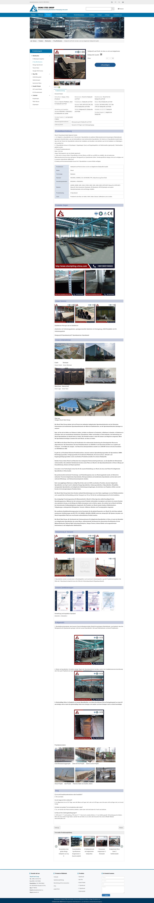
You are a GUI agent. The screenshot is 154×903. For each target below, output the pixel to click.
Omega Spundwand (38, 64)
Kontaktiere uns (96, 899)
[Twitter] (119, 2)
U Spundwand (82, 885)
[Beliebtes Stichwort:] (112, 8)
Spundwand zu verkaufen (59, 899)
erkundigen (105, 65)
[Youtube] (123, 2)
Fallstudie (56, 877)
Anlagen (91, 899)
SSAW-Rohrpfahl (37, 77)
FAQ (55, 886)
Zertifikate (86, 899)
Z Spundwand (82, 888)
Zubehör (35, 95)
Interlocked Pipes (37, 83)
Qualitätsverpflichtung (59, 880)
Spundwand (81, 876)
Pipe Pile (35, 74)
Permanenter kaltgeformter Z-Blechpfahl (102, 851)
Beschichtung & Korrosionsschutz (61, 883)
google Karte (57, 889)
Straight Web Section (38, 70)
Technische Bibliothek (79, 899)
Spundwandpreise (98, 901)
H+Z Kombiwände (37, 92)
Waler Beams (36, 101)
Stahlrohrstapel (36, 80)
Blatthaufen (36, 55)
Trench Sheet (36, 68)
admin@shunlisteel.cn (35, 2)
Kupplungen (36, 98)
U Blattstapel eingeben (38, 58)
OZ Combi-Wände (37, 89)
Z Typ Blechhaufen (37, 62)
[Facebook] (112, 2)
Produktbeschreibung (60, 90)
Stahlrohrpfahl (82, 891)
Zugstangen (35, 104)
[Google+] (115, 2)
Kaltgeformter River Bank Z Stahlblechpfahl (114, 851)
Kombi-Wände (37, 86)
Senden (106, 895)
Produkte (72, 899)
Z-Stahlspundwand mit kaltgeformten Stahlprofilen (89, 851)
